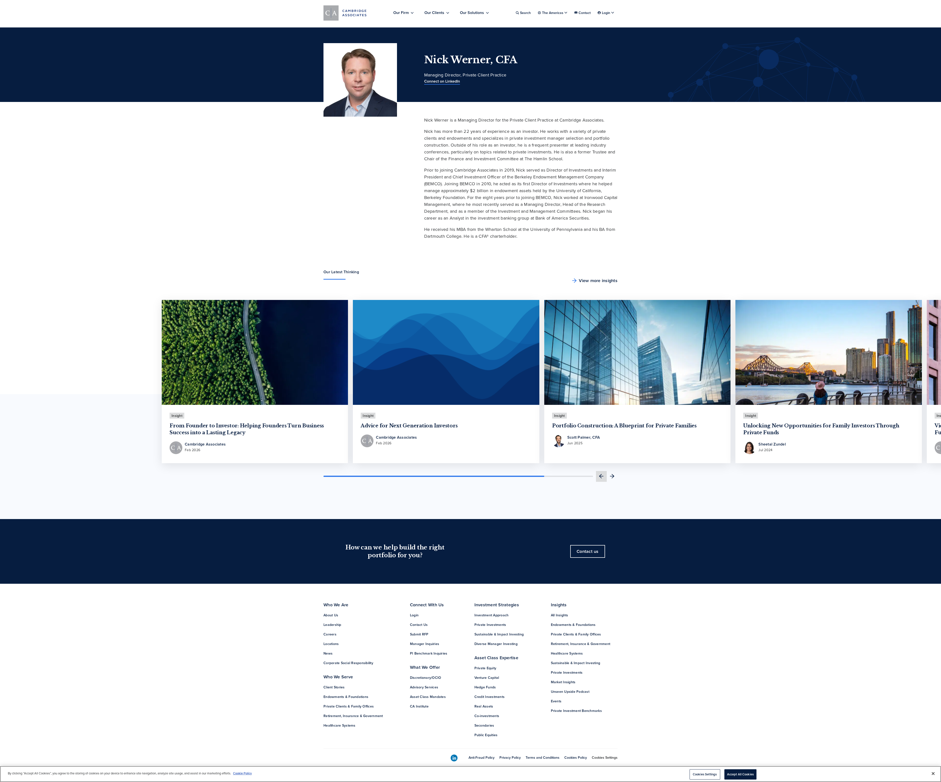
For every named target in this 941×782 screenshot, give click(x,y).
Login (414, 615)
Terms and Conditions (542, 757)
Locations (331, 643)
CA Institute (419, 706)
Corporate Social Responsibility (348, 662)
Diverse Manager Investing (496, 643)
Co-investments (486, 715)
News (328, 653)
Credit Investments (489, 696)
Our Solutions (472, 12)
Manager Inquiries (424, 643)
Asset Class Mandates (428, 696)
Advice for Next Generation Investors (409, 426)
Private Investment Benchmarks (576, 710)
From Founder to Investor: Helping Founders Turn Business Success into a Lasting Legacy (247, 429)
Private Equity (485, 668)
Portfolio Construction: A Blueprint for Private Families (624, 426)
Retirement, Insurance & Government (353, 715)
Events (556, 701)
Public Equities (486, 734)
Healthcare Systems (339, 725)
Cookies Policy (575, 757)
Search (525, 12)
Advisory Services (424, 687)
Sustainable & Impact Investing (499, 634)
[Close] (933, 773)
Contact (585, 12)
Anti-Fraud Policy (482, 757)
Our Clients (434, 12)
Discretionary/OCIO (425, 677)
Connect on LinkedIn (442, 81)
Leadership (332, 624)
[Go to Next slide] (612, 476)
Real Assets (483, 706)
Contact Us (419, 624)
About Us (330, 615)
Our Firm (401, 12)
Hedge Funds (485, 687)
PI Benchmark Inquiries (428, 653)
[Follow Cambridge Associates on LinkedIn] (454, 758)
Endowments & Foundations (345, 696)
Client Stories (334, 687)
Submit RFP (419, 634)
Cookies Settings (605, 757)
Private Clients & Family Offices (348, 706)
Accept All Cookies (740, 774)
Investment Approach (491, 615)
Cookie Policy (242, 773)
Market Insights (563, 682)
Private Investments (490, 624)
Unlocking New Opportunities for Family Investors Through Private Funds (821, 429)
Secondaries (484, 725)
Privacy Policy (510, 757)
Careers (329, 634)
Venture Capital (486, 677)
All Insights (559, 615)
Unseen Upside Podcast (570, 691)
